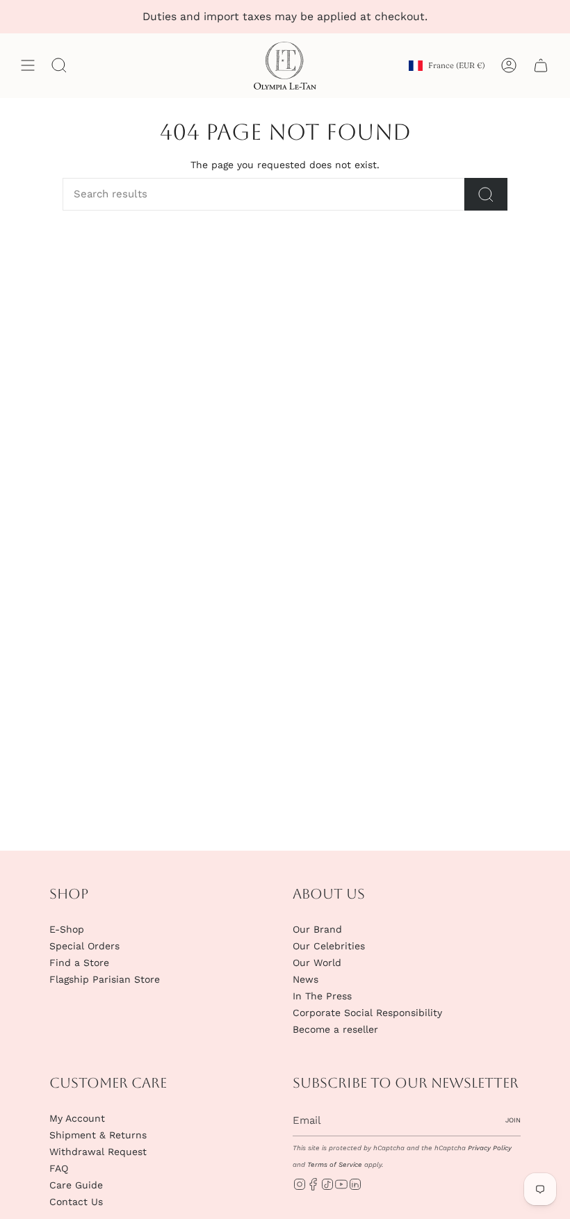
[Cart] (541, 66)
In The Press (322, 995)
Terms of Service (334, 1164)
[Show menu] (28, 66)
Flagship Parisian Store (104, 979)
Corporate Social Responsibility (367, 1012)
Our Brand (317, 929)
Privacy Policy (490, 1148)
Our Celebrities (329, 945)
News (305, 979)
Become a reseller (335, 1029)
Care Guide (76, 1185)
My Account (77, 1118)
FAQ (58, 1168)
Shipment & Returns (98, 1134)
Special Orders (84, 945)
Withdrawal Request (98, 1151)
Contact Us (76, 1201)
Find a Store (79, 962)
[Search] (485, 194)
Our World (317, 962)
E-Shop (66, 929)
